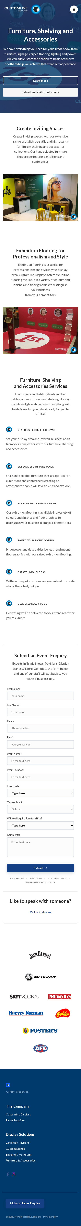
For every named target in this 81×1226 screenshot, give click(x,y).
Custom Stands (15, 1148)
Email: (10, 737)
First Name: (13, 688)
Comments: (13, 834)
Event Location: (15, 769)
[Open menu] (74, 9)
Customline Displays (18, 1114)
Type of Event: (15, 802)
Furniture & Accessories (21, 1160)
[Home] (23, 9)
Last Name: (13, 705)
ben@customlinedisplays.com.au (23, 1216)
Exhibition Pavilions (17, 1142)
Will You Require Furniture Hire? (24, 818)
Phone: (11, 721)
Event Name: (14, 753)
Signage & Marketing (18, 1154)
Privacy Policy (50, 1216)
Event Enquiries (15, 1120)
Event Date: (13, 786)
